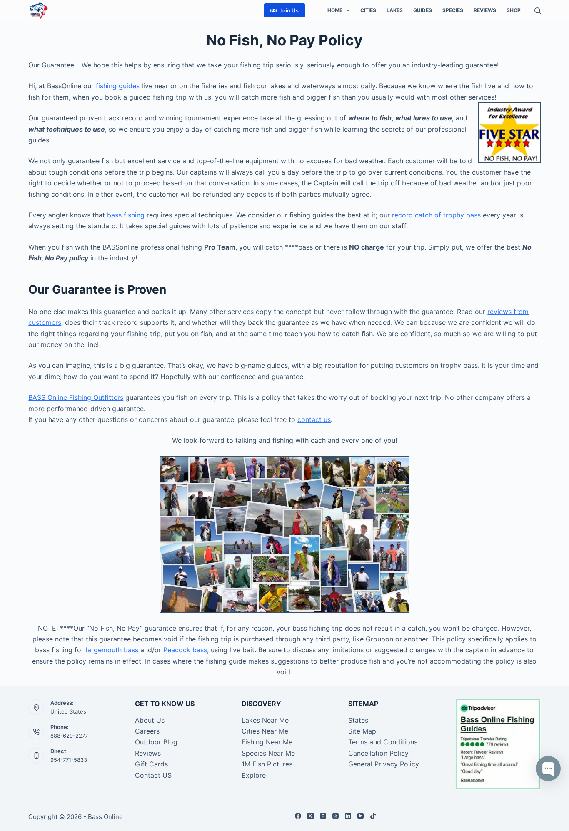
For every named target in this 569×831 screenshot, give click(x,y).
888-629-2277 (69, 735)
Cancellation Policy (378, 753)
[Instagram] (323, 816)
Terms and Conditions (382, 742)
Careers (147, 731)
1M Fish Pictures (267, 764)
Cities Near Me (265, 731)
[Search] (537, 10)
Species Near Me (268, 753)
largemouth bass (112, 650)
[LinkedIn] (348, 816)
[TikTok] (373, 816)
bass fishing (126, 215)
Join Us (289, 10)
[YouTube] (360, 816)
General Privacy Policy (383, 764)
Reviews (485, 10)
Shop (514, 10)
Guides (422, 10)
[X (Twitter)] (310, 816)
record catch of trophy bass (436, 215)
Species (452, 10)
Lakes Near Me (265, 720)
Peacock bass (185, 650)
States (358, 720)
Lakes (395, 10)
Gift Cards (151, 764)
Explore (254, 775)
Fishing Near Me (267, 742)
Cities (368, 10)
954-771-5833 (68, 759)
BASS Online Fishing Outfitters (75, 397)
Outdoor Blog (156, 742)
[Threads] (335, 816)
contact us (314, 419)
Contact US (153, 775)
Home (334, 10)
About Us (150, 720)
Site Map (362, 731)
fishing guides (118, 86)
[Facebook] (298, 816)
